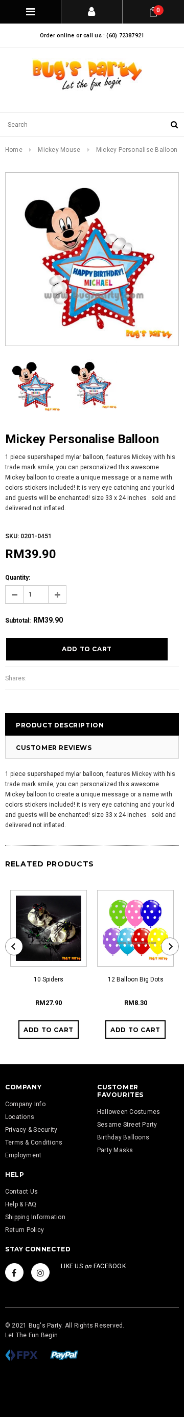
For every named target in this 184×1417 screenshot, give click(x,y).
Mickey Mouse (59, 149)
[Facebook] (14, 1272)
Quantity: (17, 577)
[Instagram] (40, 1272)
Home (13, 149)
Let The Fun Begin (31, 1335)
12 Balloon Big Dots (136, 979)
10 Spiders (48, 979)
